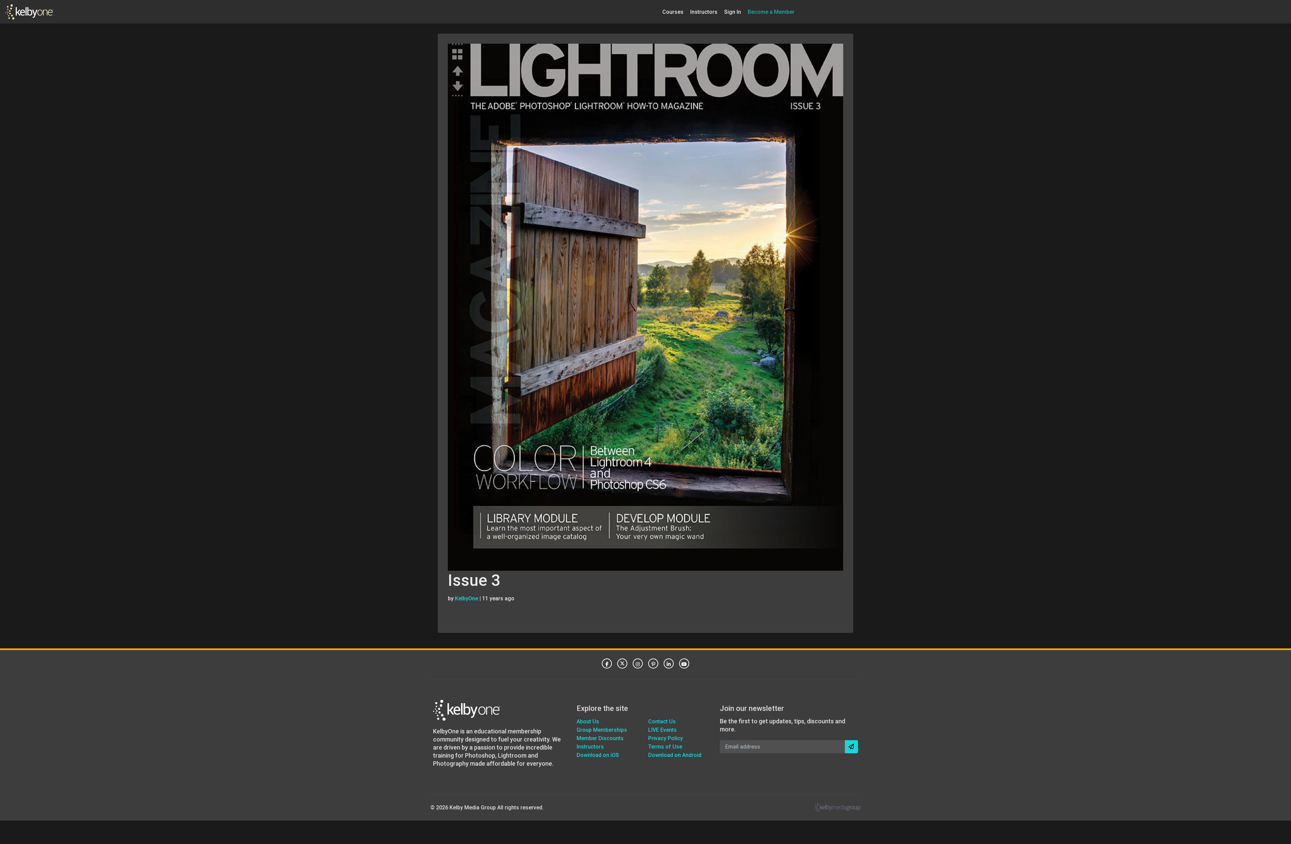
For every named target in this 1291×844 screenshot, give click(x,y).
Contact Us (662, 721)
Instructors (703, 11)
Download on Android (674, 755)
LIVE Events (662, 730)
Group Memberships (602, 730)
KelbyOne (466, 598)
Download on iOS (598, 755)
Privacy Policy (665, 738)
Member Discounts (600, 738)
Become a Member (771, 11)
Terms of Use (665, 746)
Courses (672, 11)
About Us (588, 721)
